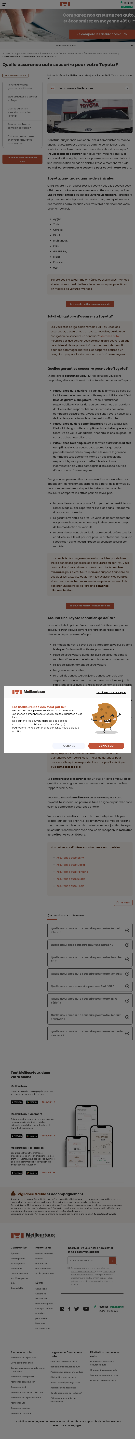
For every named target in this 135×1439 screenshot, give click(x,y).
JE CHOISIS (68, 745)
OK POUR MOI (106, 745)
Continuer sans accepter (109, 695)
